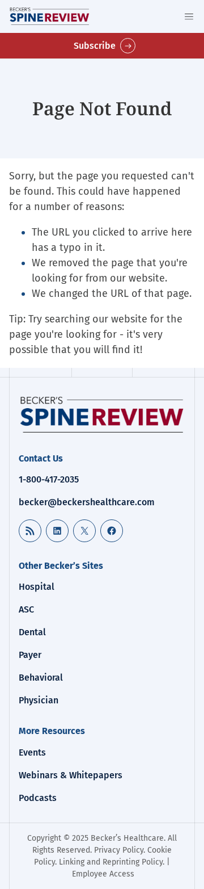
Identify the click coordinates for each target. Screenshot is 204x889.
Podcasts (38, 797)
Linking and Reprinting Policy (111, 862)
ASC (26, 609)
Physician (38, 700)
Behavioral (41, 677)
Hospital (36, 586)
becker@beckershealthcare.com (87, 502)
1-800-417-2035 (49, 479)
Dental (32, 632)
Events (32, 752)
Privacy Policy (118, 850)
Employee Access (103, 874)
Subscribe (95, 45)
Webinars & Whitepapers (70, 775)
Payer (30, 654)
